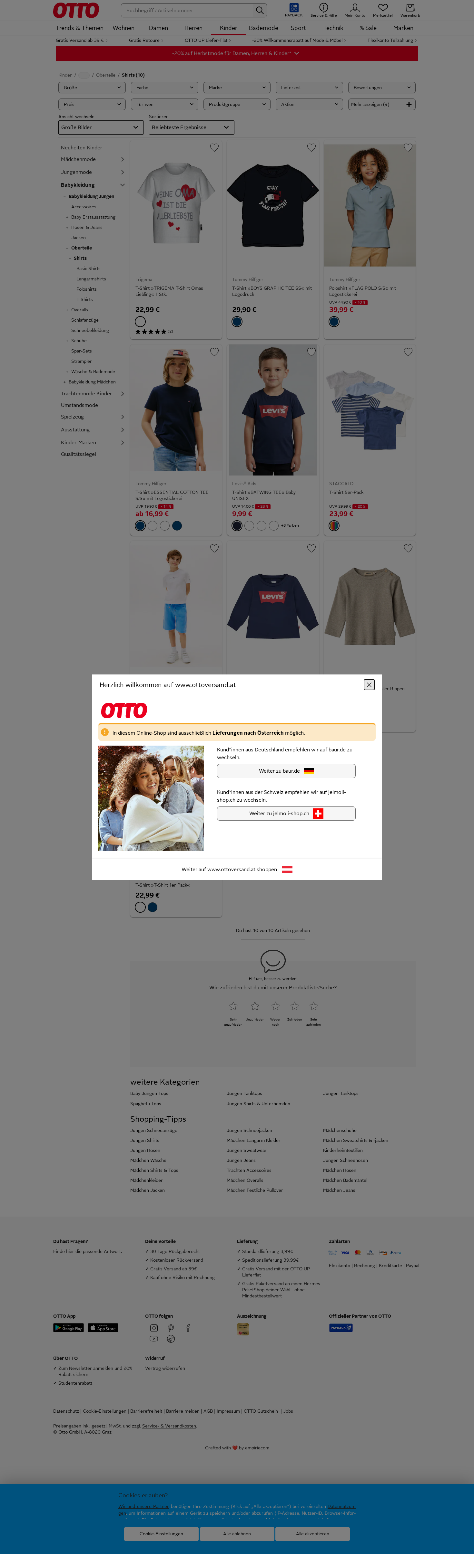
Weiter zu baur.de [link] (279, 770)
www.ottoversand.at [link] (231, 869)
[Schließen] (369, 684)
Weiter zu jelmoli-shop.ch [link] (279, 813)
